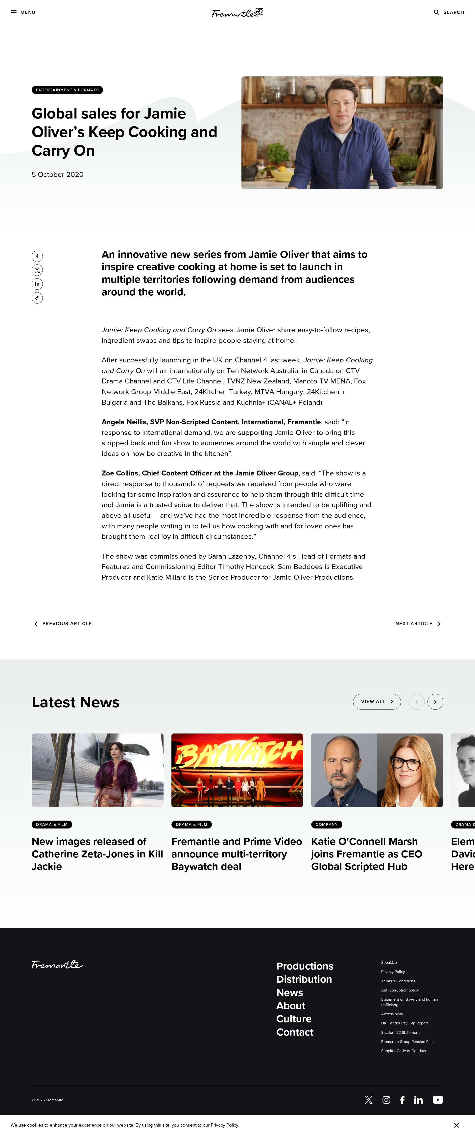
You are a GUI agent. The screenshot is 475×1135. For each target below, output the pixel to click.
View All (373, 701)
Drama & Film (52, 824)
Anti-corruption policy (400, 990)
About (290, 1005)
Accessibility (392, 1014)
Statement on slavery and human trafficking (409, 1002)
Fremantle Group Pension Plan (407, 1041)
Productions (304, 966)
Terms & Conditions (398, 981)
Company (327, 824)
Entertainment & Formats (67, 90)
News (289, 992)
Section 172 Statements (401, 1032)
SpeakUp (389, 962)
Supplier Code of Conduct (403, 1050)
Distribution (304, 979)
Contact (294, 1032)
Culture (294, 1019)
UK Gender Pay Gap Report (404, 1023)
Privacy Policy (393, 971)
